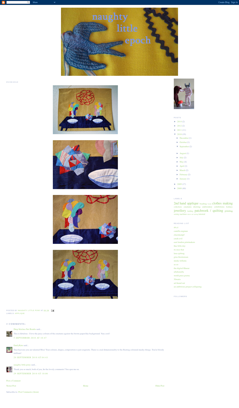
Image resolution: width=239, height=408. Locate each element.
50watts (177, 279)
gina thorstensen (181, 256)
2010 (179, 134)
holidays (229, 207)
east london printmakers (184, 242)
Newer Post (11, 385)
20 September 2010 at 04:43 (31, 357)
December (184, 137)
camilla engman (181, 231)
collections (178, 207)
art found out (179, 283)
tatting (196, 214)
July (182, 157)
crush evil (178, 238)
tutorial (202, 214)
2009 (179, 184)
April (182, 165)
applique (20, 313)
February (184, 174)
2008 (179, 188)
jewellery (180, 210)
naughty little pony (22, 364)
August (183, 153)
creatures (188, 206)
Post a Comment (13, 380)
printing (229, 210)
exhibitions (219, 206)
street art (190, 214)
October (183, 142)
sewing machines (180, 214)
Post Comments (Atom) (28, 391)
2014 (179, 121)
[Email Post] (52, 310)
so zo (176, 264)
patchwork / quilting (209, 210)
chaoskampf (179, 234)
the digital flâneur (181, 268)
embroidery (207, 206)
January (183, 178)
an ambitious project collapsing (188, 286)
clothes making (222, 203)
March (183, 170)
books (210, 204)
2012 (179, 125)
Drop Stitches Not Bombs (25, 329)
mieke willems (180, 260)
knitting (190, 211)
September (184, 146)
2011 (179, 129)
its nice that (179, 249)
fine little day (180, 245)
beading (203, 203)
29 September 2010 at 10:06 (31, 373)
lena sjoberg (179, 253)
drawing (196, 206)
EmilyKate (18, 345)
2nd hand (180, 203)
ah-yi (176, 227)
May (182, 161)
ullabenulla (179, 271)
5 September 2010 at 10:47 (30, 337)
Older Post (159, 385)
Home (85, 385)
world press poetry (182, 275)
